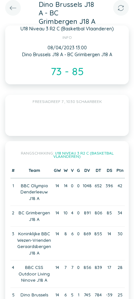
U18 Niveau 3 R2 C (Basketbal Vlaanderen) (83, 155)
